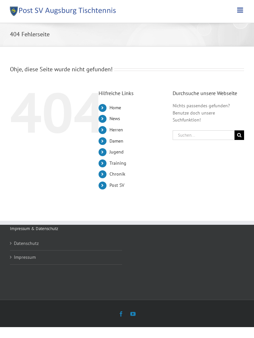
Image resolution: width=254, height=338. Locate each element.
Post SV (116, 185)
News (114, 118)
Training (117, 163)
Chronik (117, 174)
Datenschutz (26, 243)
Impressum (25, 257)
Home (115, 108)
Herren (116, 130)
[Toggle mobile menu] (240, 10)
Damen (116, 141)
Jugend (116, 152)
